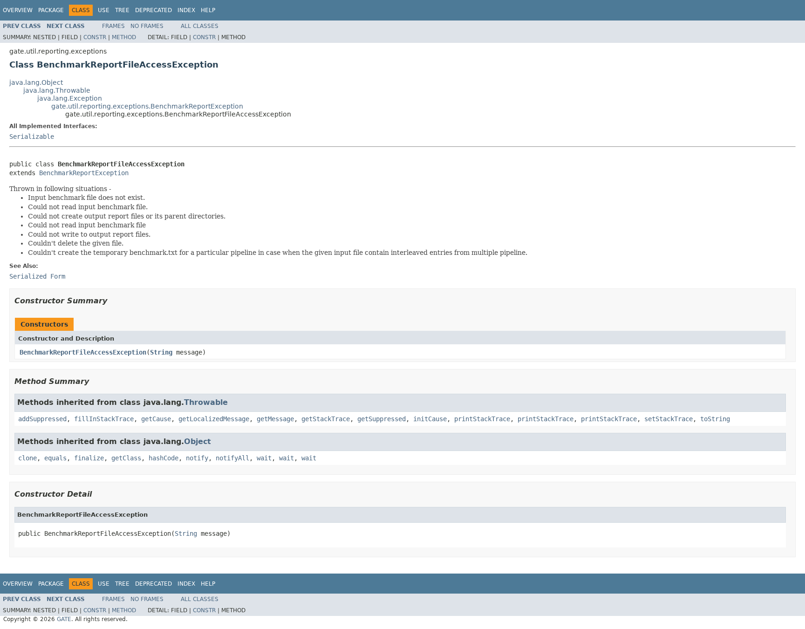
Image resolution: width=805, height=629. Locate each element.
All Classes (199, 26)
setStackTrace (668, 419)
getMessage (275, 419)
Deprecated (153, 10)
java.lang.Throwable (56, 90)
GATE (64, 619)
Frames (113, 26)
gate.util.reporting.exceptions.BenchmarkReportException (147, 106)
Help (208, 10)
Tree (122, 10)
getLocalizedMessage (213, 419)
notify (197, 458)
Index (186, 10)
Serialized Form (37, 276)
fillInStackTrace (104, 419)
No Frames (147, 26)
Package (51, 10)
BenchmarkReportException (84, 173)
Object (197, 441)
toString (715, 419)
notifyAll (232, 458)
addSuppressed (42, 419)
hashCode (163, 458)
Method (124, 37)
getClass (126, 458)
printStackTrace (482, 419)
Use (103, 10)
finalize (89, 458)
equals (55, 458)
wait (264, 458)
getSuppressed (381, 419)
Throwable (206, 402)
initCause (430, 419)
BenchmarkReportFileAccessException (83, 352)
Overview (18, 10)
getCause (156, 419)
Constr (94, 37)
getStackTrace (325, 419)
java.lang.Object (36, 82)
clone (27, 458)
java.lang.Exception (69, 98)
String (161, 352)
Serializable (31, 136)
